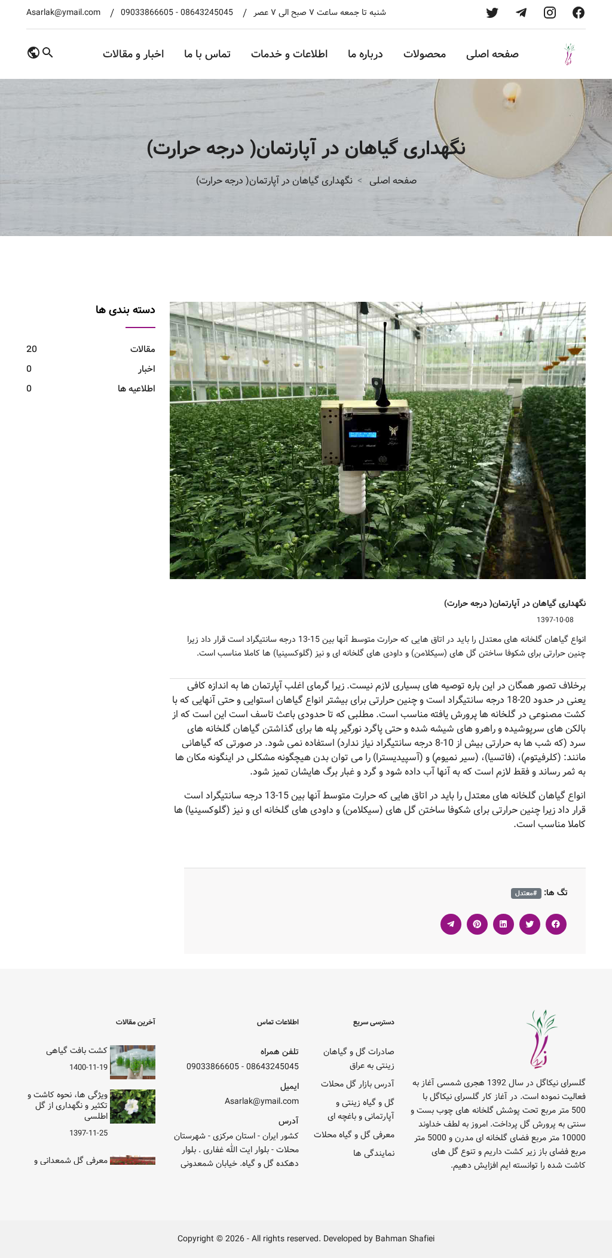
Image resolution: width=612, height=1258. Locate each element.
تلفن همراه (280, 1052)
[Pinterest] (477, 924)
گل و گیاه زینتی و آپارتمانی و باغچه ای (361, 1110)
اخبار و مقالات (133, 54)
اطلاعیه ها (90, 389)
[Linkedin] (503, 924)
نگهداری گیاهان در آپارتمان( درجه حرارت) (515, 603)
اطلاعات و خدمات (289, 54)
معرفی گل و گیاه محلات (354, 1135)
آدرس (289, 1121)
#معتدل (526, 893)
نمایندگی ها (373, 1154)
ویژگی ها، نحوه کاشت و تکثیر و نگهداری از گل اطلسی (67, 1105)
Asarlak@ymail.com (63, 13)
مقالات (90, 349)
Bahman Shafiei (404, 1239)
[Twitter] (529, 924)
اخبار (90, 369)
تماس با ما (207, 54)
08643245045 (206, 13)
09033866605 (147, 13)
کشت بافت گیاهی (77, 1050)
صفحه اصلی (492, 54)
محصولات (424, 54)
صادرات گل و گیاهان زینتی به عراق (358, 1059)
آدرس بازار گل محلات (357, 1084)
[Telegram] (450, 924)
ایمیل (289, 1087)
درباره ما (365, 54)
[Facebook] (556, 924)
